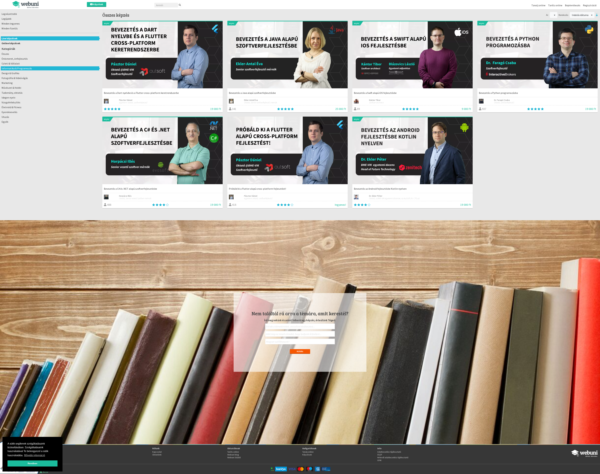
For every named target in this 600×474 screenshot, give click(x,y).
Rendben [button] (32, 463)
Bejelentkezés (572, 5)
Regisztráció (590, 5)
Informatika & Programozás (17, 68)
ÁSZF (379, 454)
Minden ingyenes (11, 23)
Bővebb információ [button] (34, 455)
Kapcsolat (157, 451)
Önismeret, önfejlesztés (15, 58)
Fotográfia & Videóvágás (15, 78)
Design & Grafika (10, 73)
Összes (5, 53)
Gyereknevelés (9, 112)
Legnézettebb (9, 13)
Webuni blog (233, 454)
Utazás (5, 116)
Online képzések (11, 43)
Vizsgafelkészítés (11, 102)
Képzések (98, 4)
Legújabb (6, 18)
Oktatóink (157, 454)
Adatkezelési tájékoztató (389, 451)
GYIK (379, 460)
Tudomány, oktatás (12, 92)
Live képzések (10, 38)
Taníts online (555, 5)
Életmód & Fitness (11, 107)
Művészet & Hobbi (11, 87)
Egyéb (5, 121)
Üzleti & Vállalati (11, 63)
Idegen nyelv (8, 97)
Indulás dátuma (580, 15)
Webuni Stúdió (234, 457)
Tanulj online (538, 5)
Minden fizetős (10, 28)
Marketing (7, 82)
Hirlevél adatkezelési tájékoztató (392, 457)
